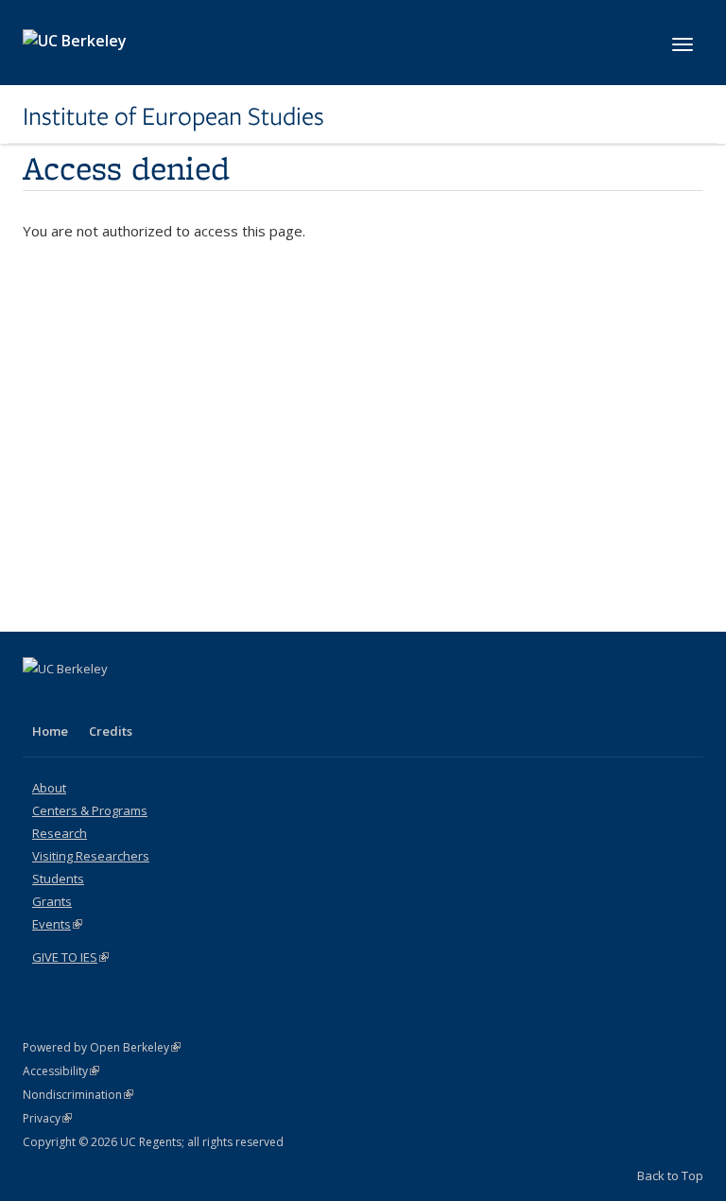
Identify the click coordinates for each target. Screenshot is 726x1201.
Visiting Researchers (90, 855)
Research (59, 833)
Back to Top (670, 1175)
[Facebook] (39, 701)
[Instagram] (150, 701)
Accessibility (61, 1071)
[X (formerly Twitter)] (76, 701)
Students (58, 878)
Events (57, 923)
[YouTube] (113, 701)
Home (50, 731)
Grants (52, 901)
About (49, 787)
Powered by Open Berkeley (102, 1047)
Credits (110, 731)
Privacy (47, 1118)
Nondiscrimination (78, 1095)
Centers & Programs (89, 810)
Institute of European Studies (173, 116)
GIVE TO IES (70, 957)
